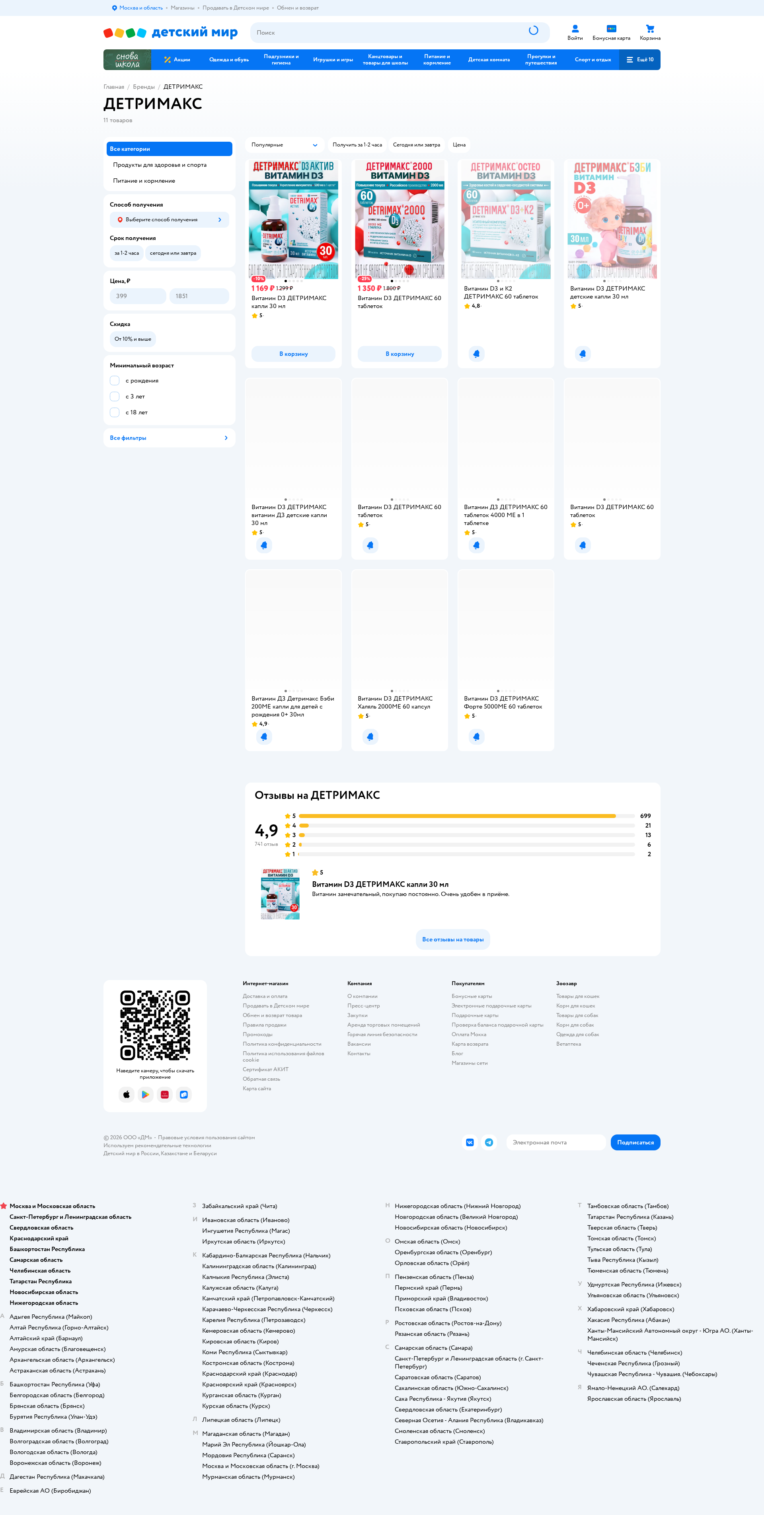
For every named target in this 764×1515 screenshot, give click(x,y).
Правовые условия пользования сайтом (206, 1137)
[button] (640, 59)
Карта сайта (257, 1088)
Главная (113, 87)
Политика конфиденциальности (282, 1044)
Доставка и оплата (265, 996)
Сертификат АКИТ (265, 1069)
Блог (457, 1053)
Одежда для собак (577, 1034)
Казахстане (174, 1153)
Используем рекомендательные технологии (157, 1145)
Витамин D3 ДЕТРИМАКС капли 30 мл (380, 884)
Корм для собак (575, 1024)
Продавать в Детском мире (276, 1005)
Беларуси (205, 1153)
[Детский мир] (170, 32)
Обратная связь (261, 1079)
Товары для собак (577, 1015)
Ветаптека (568, 1044)
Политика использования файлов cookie (283, 1056)
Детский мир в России (131, 1153)
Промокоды (258, 1034)
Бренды (144, 87)
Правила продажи (264, 1024)
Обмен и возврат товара (272, 1015)
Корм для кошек (575, 1005)
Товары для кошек (578, 996)
